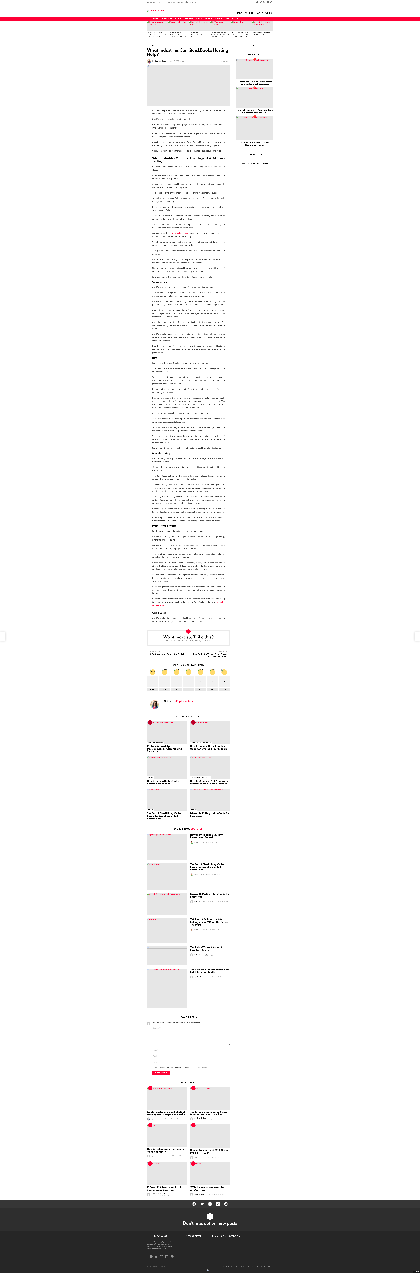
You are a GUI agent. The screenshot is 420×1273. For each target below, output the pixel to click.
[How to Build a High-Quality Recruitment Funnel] (199, 26)
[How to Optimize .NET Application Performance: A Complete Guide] (220, 26)
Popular (249, 13)
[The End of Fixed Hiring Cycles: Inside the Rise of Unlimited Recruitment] (241, 26)
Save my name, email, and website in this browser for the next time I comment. (181, 1067)
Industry (218, 19)
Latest (239, 13)
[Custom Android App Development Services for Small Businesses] (157, 26)
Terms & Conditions (153, 2)
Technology (167, 19)
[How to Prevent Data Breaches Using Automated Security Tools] (178, 26)
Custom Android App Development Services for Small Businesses (157, 34)
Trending (267, 13)
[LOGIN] (271, 19)
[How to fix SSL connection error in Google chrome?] (167, 1135)
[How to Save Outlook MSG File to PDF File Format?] (210, 1136)
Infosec (199, 19)
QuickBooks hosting (180, 233)
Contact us (179, 2)
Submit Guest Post (190, 2)
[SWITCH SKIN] (264, 19)
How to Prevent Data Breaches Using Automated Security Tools (178, 34)
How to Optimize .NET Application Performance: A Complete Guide (220, 34)
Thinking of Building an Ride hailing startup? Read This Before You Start (209, 922)
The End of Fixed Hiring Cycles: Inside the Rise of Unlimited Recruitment (240, 34)
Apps (149, 742)
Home (155, 19)
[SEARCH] (268, 19)
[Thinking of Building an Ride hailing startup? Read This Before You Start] (167, 930)
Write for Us (232, 19)
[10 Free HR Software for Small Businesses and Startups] (167, 1173)
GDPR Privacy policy (168, 2)
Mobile (208, 19)
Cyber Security (196, 742)
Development (158, 742)
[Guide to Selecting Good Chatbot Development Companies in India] (167, 1098)
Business (150, 777)
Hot (258, 13)
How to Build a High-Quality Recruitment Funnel (197, 34)
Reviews (189, 19)
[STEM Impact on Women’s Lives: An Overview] (210, 1173)
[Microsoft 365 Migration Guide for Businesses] (262, 26)
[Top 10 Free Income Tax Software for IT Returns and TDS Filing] (210, 1098)
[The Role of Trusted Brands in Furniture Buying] (167, 955)
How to (178, 19)
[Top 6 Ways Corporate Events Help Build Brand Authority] (167, 988)
